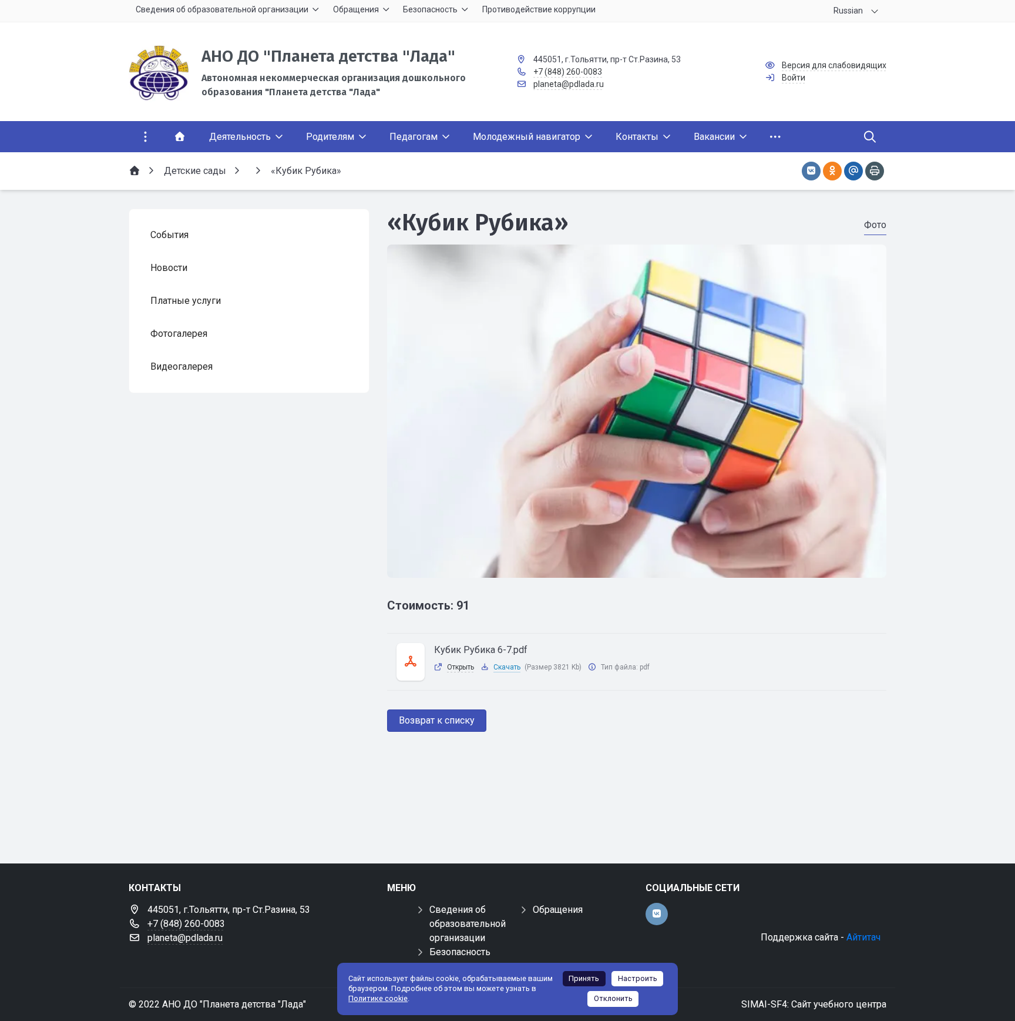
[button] (636, 566)
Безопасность (459, 952)
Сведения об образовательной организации (467, 923)
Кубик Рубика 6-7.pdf (480, 649)
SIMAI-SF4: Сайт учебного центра (813, 1004)
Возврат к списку (437, 720)
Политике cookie (378, 998)
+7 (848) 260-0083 (567, 71)
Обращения (558, 909)
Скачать (506, 667)
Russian (848, 10)
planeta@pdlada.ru (568, 84)
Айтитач (863, 937)
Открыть (460, 667)
